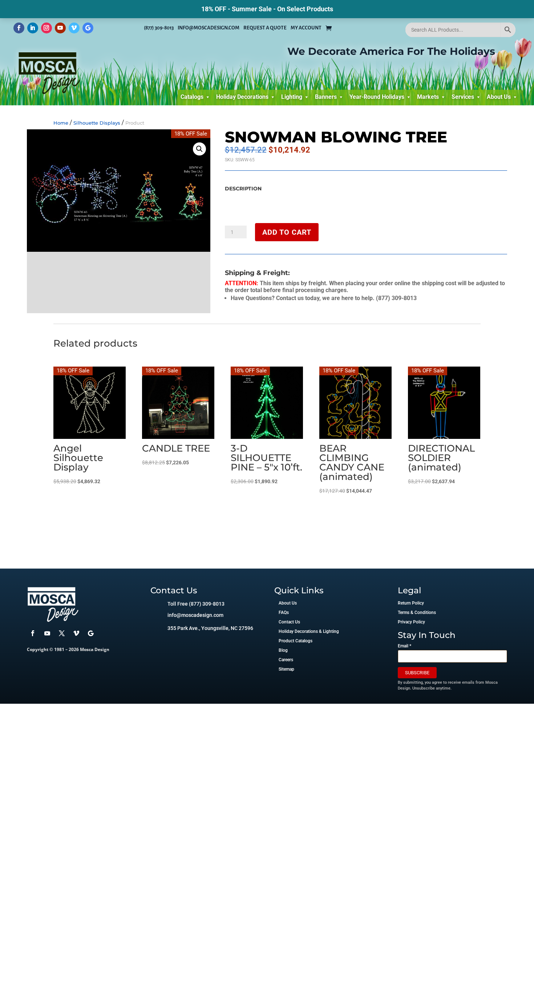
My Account (306, 28)
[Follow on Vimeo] (74, 28)
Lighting (291, 96)
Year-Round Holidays (376, 96)
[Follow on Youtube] (60, 28)
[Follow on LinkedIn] (32, 28)
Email (404, 645)
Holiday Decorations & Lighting (309, 631)
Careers (286, 659)
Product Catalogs (295, 640)
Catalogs (192, 96)
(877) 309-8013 (159, 28)
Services (463, 96)
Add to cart (286, 232)
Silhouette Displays (96, 123)
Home (60, 123)
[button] (199, 148)
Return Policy (411, 603)
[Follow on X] (62, 633)
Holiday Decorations (242, 96)
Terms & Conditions (417, 612)
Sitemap (286, 669)
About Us (499, 96)
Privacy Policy (411, 622)
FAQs (284, 612)
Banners (326, 96)
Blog (283, 650)
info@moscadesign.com (208, 28)
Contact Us (289, 622)
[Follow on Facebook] (18, 28)
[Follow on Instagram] (46, 28)
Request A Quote (265, 28)
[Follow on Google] (87, 28)
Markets (428, 96)
